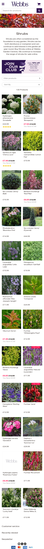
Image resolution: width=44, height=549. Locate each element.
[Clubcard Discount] (22, 66)
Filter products (10, 78)
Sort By (7, 85)
